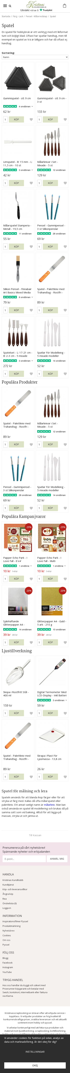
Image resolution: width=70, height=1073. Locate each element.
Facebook (8, 962)
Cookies (7, 935)
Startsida (6, 16)
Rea (5, 898)
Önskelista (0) (9, 903)
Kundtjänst (8, 884)
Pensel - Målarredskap (36, 16)
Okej (35, 1065)
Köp (16, 119)
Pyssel (6, 944)
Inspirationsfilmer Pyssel (15, 921)
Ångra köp (8, 893)
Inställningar (35, 1051)
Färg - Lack (18, 16)
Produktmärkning (11, 925)
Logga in (7, 908)
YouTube (7, 972)
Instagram (8, 967)
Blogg (5, 958)
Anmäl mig (57, 858)
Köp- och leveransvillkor (15, 889)
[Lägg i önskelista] (31, 119)
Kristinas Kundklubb (13, 880)
